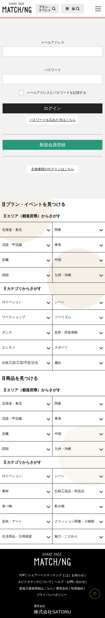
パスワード (52, 70)
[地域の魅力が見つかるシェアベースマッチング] (15, 7)
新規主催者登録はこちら (36, 588)
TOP (22, 575)
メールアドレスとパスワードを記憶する (56, 92)
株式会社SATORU (52, 609)
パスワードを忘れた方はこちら (52, 120)
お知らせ (78, 575)
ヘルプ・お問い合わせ (70, 581)
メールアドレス (52, 42)
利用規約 (77, 588)
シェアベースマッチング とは (48, 575)
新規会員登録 (52, 144)
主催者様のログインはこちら (52, 169)
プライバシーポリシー (51, 594)
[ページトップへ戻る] (94, 593)
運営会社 (62, 588)
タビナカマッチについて (34, 581)
